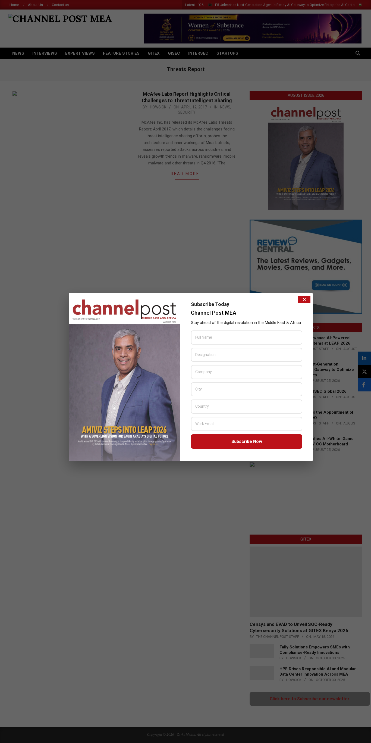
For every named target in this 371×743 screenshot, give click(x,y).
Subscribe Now (246, 441)
